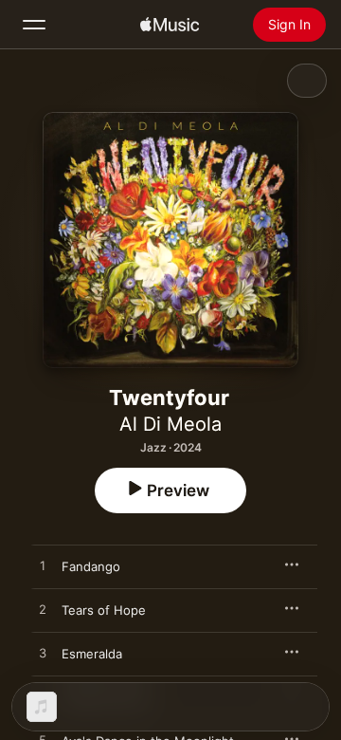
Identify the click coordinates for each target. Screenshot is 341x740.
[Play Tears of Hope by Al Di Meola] (43, 610)
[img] (169, 24)
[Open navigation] (34, 25)
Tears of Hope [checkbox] (104, 610)
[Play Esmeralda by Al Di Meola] (43, 653)
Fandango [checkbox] (91, 566)
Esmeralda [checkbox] (92, 653)
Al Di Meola (170, 424)
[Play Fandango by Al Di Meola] (43, 566)
